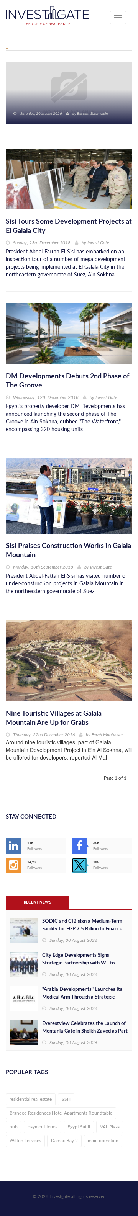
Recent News (37, 902)
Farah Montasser (107, 734)
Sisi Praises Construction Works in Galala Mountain (68, 551)
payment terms (43, 1126)
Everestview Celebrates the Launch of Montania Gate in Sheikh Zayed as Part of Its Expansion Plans (85, 1031)
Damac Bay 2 (64, 1140)
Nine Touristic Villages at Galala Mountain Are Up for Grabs (54, 718)
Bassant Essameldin (92, 114)
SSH (66, 1099)
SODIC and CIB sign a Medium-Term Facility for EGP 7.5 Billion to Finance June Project (82, 929)
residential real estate (31, 1099)
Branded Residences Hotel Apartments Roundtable (61, 1113)
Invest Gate (98, 242)
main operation (103, 1140)
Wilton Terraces (25, 1140)
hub (14, 1126)
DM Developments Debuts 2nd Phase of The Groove (67, 381)
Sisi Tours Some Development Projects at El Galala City (69, 226)
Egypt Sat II (78, 1126)
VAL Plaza (110, 1126)
